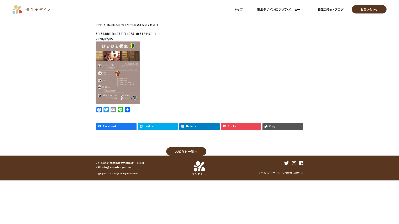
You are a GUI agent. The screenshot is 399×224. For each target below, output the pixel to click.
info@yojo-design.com (116, 167)
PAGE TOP (391, 216)
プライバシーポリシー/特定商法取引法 (280, 172)
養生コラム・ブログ (330, 9)
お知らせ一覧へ (186, 151)
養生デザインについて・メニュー (278, 9)
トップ (238, 9)
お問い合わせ (369, 9)
